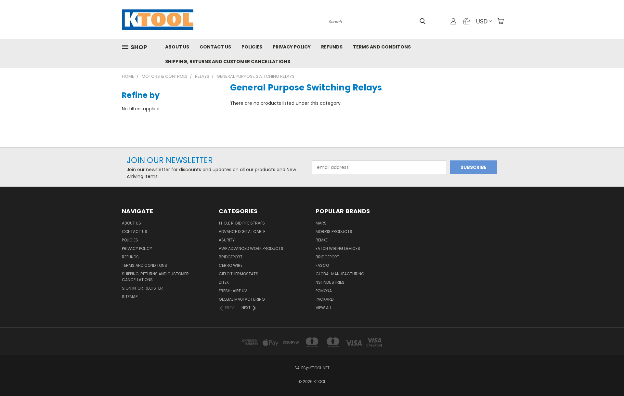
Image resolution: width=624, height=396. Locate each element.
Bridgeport (230, 257)
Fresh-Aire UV (233, 291)
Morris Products (334, 231)
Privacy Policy (292, 47)
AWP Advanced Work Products (251, 248)
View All (324, 307)
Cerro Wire (230, 265)
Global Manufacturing (340, 274)
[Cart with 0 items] (500, 21)
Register (154, 288)
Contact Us (215, 47)
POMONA (324, 291)
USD (482, 21)
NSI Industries (330, 282)
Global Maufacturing (242, 299)
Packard (324, 299)
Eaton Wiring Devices (338, 248)
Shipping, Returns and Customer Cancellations (227, 61)
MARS (321, 223)
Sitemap (129, 296)
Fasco (322, 265)
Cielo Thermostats (238, 274)
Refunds (332, 47)
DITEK (224, 282)
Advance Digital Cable (242, 231)
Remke (322, 240)
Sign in (129, 288)
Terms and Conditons (382, 47)
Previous (607, 376)
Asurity (227, 240)
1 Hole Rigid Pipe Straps (242, 223)
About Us (177, 47)
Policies (251, 47)
